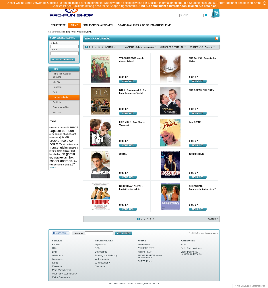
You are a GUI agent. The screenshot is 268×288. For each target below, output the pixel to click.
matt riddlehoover (70, 144)
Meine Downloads (61, 277)
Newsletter (78, 233)
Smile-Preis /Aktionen (97, 25)
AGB (97, 248)
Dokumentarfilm (61, 107)
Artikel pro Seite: (170, 47)
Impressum (100, 244)
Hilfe (54, 248)
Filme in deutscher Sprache (62, 75)
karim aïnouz (63, 151)
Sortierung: (197, 47)
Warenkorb (57, 259)
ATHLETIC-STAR (146, 248)
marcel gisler (58, 147)
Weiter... (53, 167)
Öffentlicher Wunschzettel (64, 273)
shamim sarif (69, 134)
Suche (184, 15)
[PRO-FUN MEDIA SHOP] (71, 11)
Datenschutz (101, 252)
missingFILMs (145, 252)
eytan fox (66, 157)
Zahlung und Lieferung (106, 255)
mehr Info (128, 81)
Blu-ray (56, 82)
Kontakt (56, 244)
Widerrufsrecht (102, 259)
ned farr (55, 144)
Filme (74, 25)
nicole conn (68, 140)
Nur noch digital (82, 32)
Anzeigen (61, 233)
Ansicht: (129, 47)
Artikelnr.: (55, 43)
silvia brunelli (56, 134)
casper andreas (60, 161)
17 (73, 164)
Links (54, 252)
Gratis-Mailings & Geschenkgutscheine (144, 25)
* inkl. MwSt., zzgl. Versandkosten (203, 233)
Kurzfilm (57, 112)
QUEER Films (145, 261)
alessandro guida (62, 164)
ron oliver (54, 137)
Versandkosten (258, 286)
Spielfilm (57, 87)
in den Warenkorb (62, 59)
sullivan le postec (58, 127)
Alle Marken (144, 244)
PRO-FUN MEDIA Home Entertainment (150, 256)
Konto (55, 263)
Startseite (58, 25)
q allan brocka (59, 138)
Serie (55, 92)
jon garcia (68, 154)
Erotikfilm (57, 102)
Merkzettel (57, 266)
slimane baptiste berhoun (63, 129)
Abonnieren (124, 233)
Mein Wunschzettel (61, 270)
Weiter (109, 47)
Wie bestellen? (102, 263)
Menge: (54, 49)
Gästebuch (57, 255)
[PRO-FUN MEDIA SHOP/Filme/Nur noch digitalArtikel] (216, 38)
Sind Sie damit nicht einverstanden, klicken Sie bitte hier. (177, 5)
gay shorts (54, 158)
